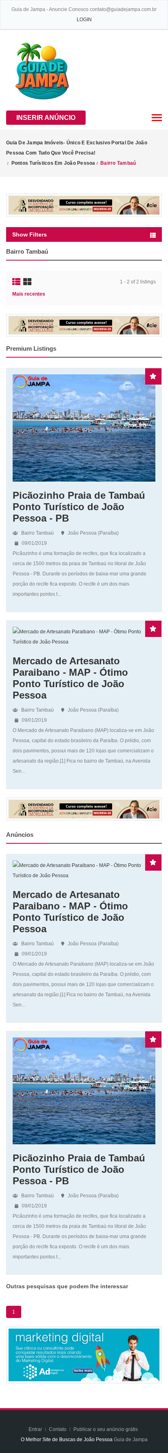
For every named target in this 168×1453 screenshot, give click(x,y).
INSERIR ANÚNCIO (45, 117)
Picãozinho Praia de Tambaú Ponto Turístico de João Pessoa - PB (79, 507)
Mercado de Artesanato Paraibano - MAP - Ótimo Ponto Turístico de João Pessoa (70, 678)
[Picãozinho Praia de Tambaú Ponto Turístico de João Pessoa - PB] (84, 428)
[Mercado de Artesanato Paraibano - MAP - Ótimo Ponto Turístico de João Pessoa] (84, 636)
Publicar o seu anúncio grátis (106, 1429)
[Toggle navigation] (157, 118)
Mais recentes (28, 294)
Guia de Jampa (131, 1439)
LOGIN (84, 19)
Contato (58, 1429)
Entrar (36, 1429)
